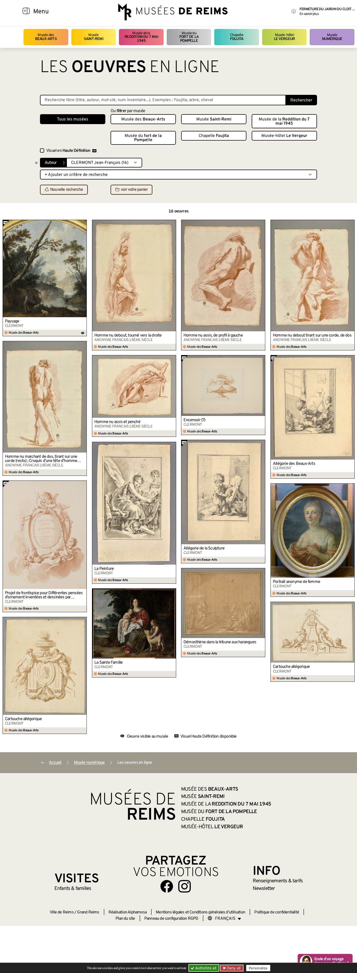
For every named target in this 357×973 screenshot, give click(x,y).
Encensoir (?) (194, 420)
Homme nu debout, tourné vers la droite (128, 335)
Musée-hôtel (284, 37)
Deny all (233, 968)
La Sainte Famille (108, 663)
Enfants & (72, 888)
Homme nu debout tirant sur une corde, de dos (312, 335)
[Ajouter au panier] (83, 223)
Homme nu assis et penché (117, 422)
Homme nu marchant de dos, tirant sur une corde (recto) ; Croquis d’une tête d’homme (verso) (41, 459)
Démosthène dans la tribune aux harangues (219, 642)
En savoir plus (309, 14)
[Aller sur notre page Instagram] (184, 886)
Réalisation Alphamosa (127, 912)
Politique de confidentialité (276, 912)
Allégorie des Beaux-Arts (294, 464)
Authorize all (205, 968)
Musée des (46, 37)
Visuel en (68, 150)
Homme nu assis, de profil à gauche (213, 335)
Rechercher (301, 100)
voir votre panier (134, 190)
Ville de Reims (62, 912)
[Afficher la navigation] (26, 12)
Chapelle (236, 37)
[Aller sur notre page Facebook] (166, 886)
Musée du (189, 37)
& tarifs (278, 881)
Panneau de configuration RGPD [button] (171, 918)
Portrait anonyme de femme (296, 582)
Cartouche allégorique (291, 667)
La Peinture (104, 569)
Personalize (258, 968)
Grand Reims (88, 912)
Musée (93, 37)
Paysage (12, 321)
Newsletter (264, 888)
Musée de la (141, 37)
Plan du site (125, 918)
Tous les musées (72, 119)
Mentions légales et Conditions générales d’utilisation (200, 912)
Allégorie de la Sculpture (203, 548)
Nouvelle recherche (66, 190)
